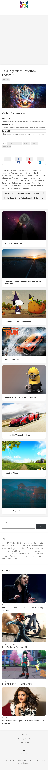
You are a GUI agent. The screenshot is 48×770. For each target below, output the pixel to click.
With (10, 558)
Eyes (35, 551)
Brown (37, 548)
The (20, 556)
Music (4, 605)
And (41, 546)
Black (24, 548)
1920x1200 (27, 543)
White (5, 558)
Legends (26, 143)
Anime (4, 548)
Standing (16, 556)
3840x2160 (15, 545)
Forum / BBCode (8, 131)
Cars (41, 548)
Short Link (6, 118)
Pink (43, 554)
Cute (11, 551)
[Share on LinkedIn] (40, 160)
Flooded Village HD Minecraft (16, 511)
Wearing (38, 556)
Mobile (25, 553)
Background (13, 548)
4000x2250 (12, 143)
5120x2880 (28, 546)
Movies (6, 80)
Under (29, 556)
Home (24, 734)
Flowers (40, 551)
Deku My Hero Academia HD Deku (17, 684)
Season (34, 143)
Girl (12, 554)
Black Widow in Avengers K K (15, 647)
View (32, 556)
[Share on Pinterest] (29, 160)
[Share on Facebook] (18, 160)
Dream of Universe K (13, 244)
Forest (4, 554)
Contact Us (24, 743)
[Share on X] (7, 160)
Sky (11, 556)
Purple (4, 556)
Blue (29, 548)
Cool (8, 551)
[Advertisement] (24, 39)
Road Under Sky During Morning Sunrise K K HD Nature (22, 282)
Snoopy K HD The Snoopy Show (17, 322)
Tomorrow (7, 147)
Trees (24, 556)
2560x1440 (38, 543)
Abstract (36, 546)
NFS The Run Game (12, 360)
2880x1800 (5, 546)
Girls (14, 554)
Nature (38, 553)
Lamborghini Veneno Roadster (17, 435)
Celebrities (5, 718)
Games (8, 554)
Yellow (15, 559)
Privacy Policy (24, 738)
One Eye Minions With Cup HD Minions (20, 397)
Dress (27, 551)
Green (19, 553)
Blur (33, 548)
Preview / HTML (8, 125)
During (31, 551)
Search (4, 522)
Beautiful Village (11, 473)
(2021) (4, 543)
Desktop (18, 551)
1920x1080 (14, 543)
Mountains (32, 554)
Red (7, 556)
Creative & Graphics (8, 644)
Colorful (4, 551)
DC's (19, 143)
